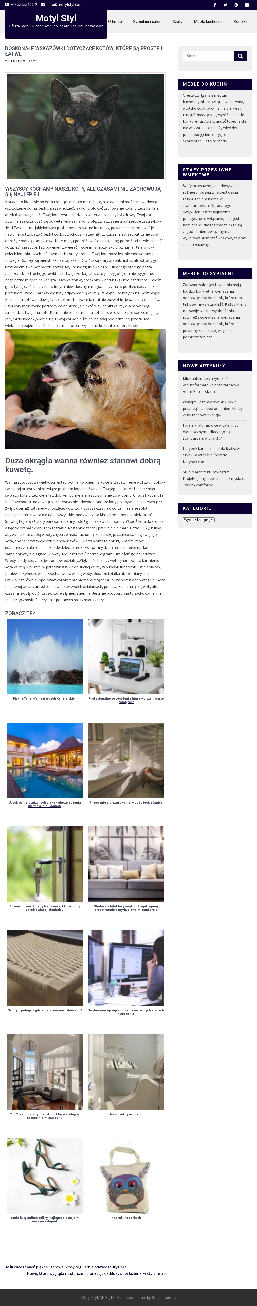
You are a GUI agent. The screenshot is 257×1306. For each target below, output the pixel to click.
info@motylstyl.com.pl (67, 4)
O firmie (115, 21)
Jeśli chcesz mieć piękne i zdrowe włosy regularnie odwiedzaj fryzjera (65, 1267)
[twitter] (225, 5)
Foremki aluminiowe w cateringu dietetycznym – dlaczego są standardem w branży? (211, 432)
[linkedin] (247, 5)
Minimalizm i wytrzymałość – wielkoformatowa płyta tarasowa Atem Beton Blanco (211, 385)
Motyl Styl (56, 18)
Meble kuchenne (208, 21)
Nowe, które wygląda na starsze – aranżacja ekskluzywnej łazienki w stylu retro (96, 1273)
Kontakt (240, 21)
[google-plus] (236, 5)
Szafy (177, 21)
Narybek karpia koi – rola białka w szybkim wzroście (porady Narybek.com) (211, 455)
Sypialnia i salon (147, 21)
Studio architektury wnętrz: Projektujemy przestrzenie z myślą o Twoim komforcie (213, 478)
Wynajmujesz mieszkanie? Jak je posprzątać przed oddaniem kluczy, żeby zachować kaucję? (213, 408)
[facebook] (215, 5)
